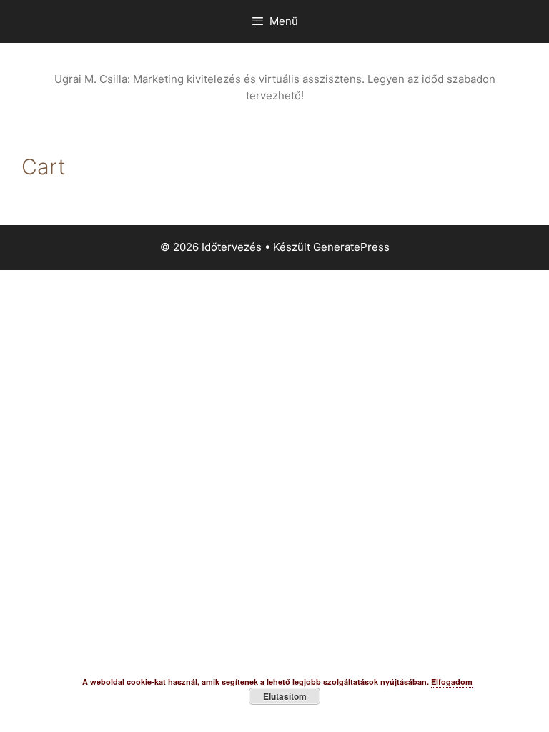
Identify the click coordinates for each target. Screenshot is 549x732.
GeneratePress (351, 247)
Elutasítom (285, 696)
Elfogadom (452, 681)
